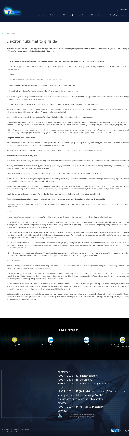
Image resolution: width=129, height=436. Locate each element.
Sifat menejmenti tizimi (73, 15)
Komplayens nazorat (118, 15)
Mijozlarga (40, 15)
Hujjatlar (53, 15)
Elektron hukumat (96, 15)
